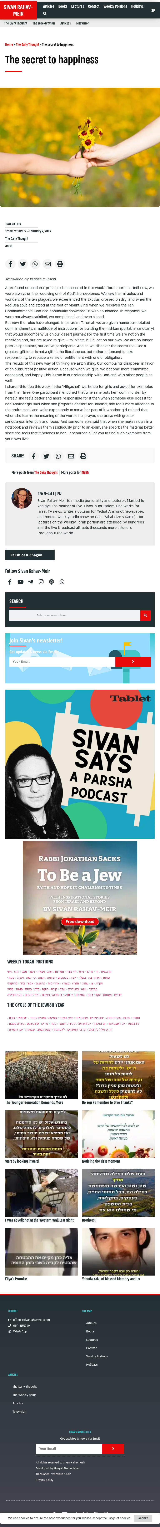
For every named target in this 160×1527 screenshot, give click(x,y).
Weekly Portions (115, 6)
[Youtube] (20, 581)
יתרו (73, 978)
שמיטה (52, 1018)
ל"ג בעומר (133, 1024)
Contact (93, 6)
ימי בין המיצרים (76, 1030)
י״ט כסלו (23, 1018)
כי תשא (31, 978)
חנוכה (136, 1018)
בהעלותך (73, 989)
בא (90, 978)
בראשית (106, 972)
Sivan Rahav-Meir (18, 10)
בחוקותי (12, 983)
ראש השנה (66, 1018)
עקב (98, 995)
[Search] (145, 615)
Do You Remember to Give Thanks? (107, 1102)
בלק (36, 989)
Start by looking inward (22, 1161)
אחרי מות (53, 983)
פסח (53, 1024)
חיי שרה (71, 972)
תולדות (59, 972)
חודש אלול (105, 1030)
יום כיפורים (97, 1018)
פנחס (28, 989)
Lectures (77, 6)
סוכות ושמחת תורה (118, 1018)
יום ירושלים (16, 1030)
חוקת (45, 989)
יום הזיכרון (100, 1024)
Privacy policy (44, 1480)
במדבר (93, 989)
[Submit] (133, 662)
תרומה (8, 246)
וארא (97, 978)
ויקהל (20, 978)
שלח (62, 989)
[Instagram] (41, 581)
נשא (83, 989)
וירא (81, 972)
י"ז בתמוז (59, 1030)
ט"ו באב (93, 1030)
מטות (19, 989)
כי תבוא (57, 995)
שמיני (84, 983)
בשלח (82, 978)
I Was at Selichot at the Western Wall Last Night (39, 1220)
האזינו (28, 995)
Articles (48, 6)
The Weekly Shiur (43, 23)
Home (9, 44)
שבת (12, 1018)
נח (97, 972)
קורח (54, 989)
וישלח (41, 972)
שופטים (80, 995)
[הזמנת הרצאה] (80, 764)
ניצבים (46, 995)
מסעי (10, 989)
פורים (44, 1024)
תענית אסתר (38, 1018)
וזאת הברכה (14, 995)
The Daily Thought (15, 23)
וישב (32, 972)
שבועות (30, 1030)
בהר (22, 983)
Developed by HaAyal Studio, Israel (58, 1468)
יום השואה (84, 1024)
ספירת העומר (67, 1024)
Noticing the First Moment (101, 1161)
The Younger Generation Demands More (34, 1102)
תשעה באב (44, 1030)
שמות (106, 978)
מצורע (65, 983)
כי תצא (68, 995)
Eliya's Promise (16, 1279)
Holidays (137, 6)
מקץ (24, 972)
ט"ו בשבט (33, 1024)
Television (82, 23)
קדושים (40, 983)
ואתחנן (107, 995)
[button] (45, 13)
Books (62, 6)
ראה (90, 995)
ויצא (49, 972)
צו (92, 983)
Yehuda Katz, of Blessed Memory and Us (111, 1279)
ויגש (16, 972)
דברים (118, 995)
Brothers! (89, 1220)
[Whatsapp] (62, 581)
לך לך (89, 972)
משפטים (63, 978)
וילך (37, 995)
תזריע (75, 983)
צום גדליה (82, 1018)
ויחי (9, 972)
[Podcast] (51, 581)
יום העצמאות (117, 1024)
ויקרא (99, 983)
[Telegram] (30, 581)
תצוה (41, 978)
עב (153, 10)
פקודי (10, 978)
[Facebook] (9, 581)
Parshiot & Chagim (26, 555)
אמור (30, 983)
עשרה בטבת (16, 1024)
